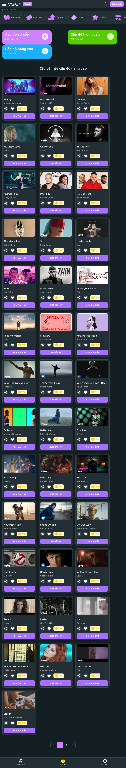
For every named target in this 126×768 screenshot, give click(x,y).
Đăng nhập (117, 4)
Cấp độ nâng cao (8, 10)
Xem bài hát (19, 116)
